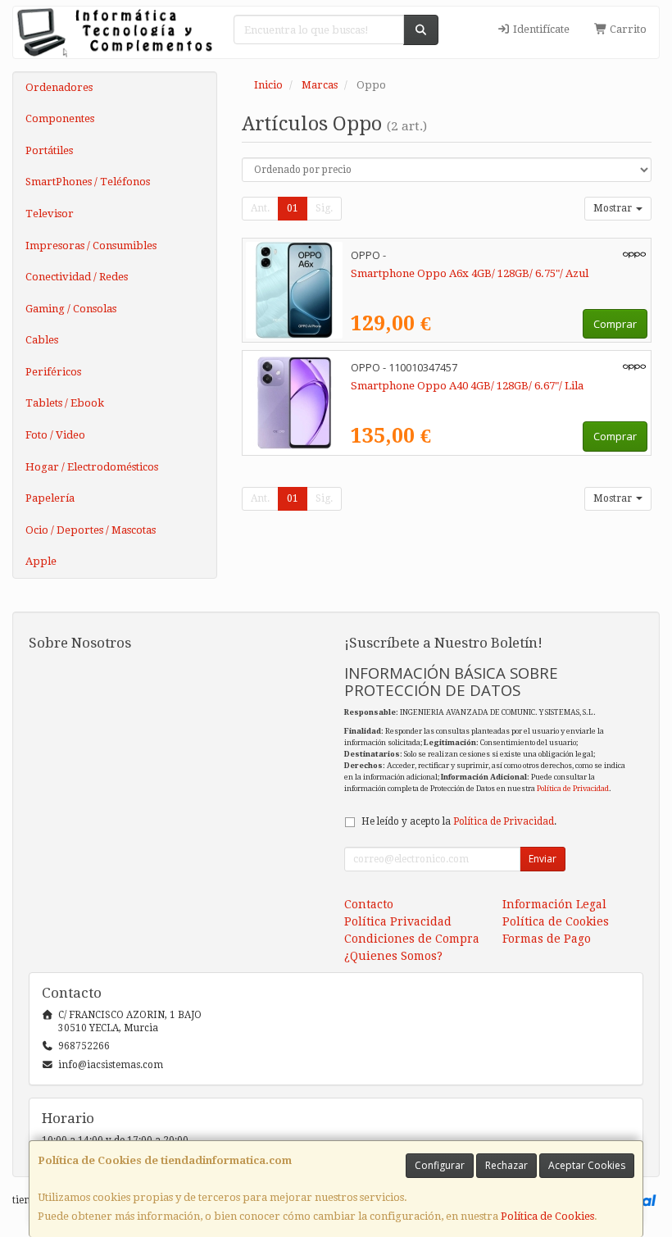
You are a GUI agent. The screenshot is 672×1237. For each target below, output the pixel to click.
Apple (41, 561)
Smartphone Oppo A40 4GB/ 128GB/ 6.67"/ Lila (467, 386)
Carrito (627, 29)
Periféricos (53, 372)
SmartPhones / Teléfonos (87, 181)
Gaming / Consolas (70, 308)
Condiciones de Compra (411, 938)
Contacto (368, 904)
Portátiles (49, 150)
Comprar (615, 323)
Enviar (542, 859)
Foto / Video (55, 435)
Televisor (49, 213)
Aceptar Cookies (586, 1165)
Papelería (50, 498)
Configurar (440, 1165)
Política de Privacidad (573, 788)
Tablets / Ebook (64, 403)
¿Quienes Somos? (393, 955)
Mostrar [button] (613, 208)
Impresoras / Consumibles (91, 245)
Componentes (59, 118)
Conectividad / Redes (76, 277)
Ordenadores (59, 87)
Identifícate (540, 29)
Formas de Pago (546, 938)
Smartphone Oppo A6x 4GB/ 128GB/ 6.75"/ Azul (469, 273)
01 (292, 208)
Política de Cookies (547, 1216)
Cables (41, 340)
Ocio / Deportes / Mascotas (90, 530)
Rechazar (506, 1165)
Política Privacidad (398, 921)
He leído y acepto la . (458, 821)
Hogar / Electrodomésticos (91, 467)
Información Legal (554, 904)
